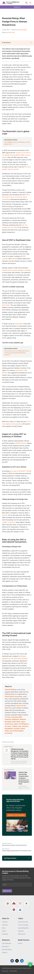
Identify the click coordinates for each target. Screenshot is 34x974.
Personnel (5, 925)
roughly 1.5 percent (8, 522)
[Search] (26, 2)
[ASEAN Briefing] (13, 909)
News (3, 928)
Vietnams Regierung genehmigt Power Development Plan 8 (16, 850)
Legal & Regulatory (23, 928)
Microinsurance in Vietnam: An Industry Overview (14, 845)
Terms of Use (5, 971)
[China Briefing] (20, 903)
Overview (4, 922)
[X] (17, 961)
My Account (5, 946)
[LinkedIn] (22, 961)
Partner (20, 943)
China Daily (6, 305)
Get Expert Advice (10, 858)
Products (4, 952)
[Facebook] (12, 961)
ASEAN (14, 258)
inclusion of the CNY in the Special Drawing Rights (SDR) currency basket (16, 155)
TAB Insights (19, 324)
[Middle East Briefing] (20, 909)
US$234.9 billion (20, 443)
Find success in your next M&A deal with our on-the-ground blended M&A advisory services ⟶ (16, 352)
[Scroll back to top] (30, 971)
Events (4, 931)
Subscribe (5, 934)
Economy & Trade (23, 922)
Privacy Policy (13, 971)
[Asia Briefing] (13, 903)
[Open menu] (30, 2)
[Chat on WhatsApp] (30, 965)
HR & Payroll (21, 934)
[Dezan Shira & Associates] (7, 903)
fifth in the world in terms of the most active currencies (16, 197)
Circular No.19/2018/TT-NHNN (21, 471)
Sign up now (7, 891)
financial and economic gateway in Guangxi (16, 270)
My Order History (7, 949)
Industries (21, 931)
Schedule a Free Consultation (16, 815)
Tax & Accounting (23, 925)
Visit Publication (6, 943)
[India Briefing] (26, 903)
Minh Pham (11, 32)
